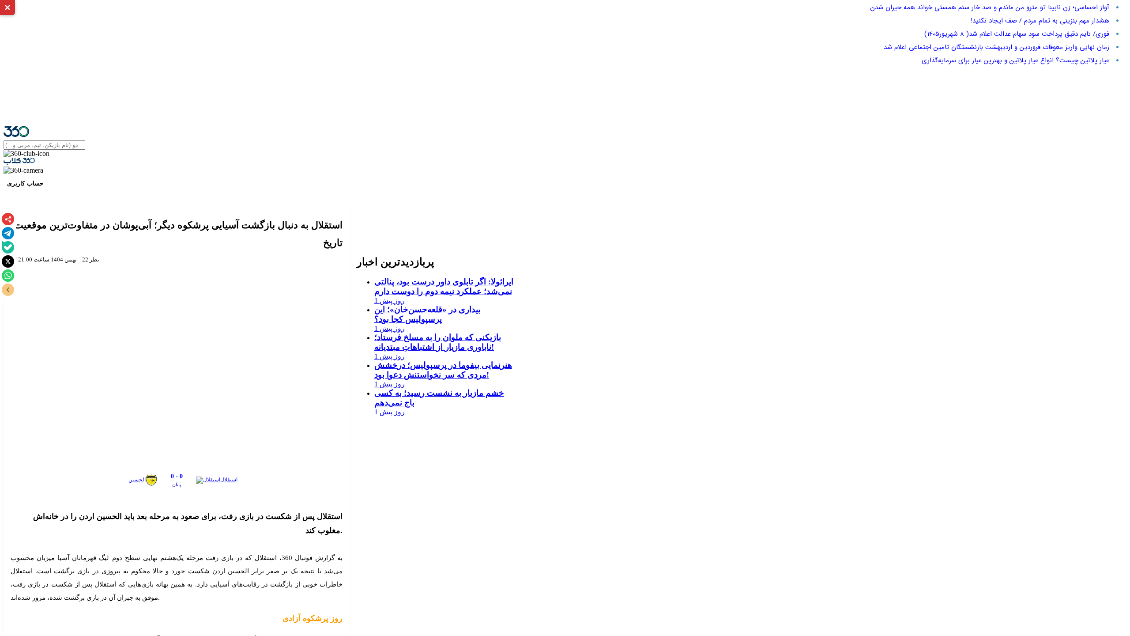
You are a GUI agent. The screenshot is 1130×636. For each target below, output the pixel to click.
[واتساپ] (8, 276)
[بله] (8, 247)
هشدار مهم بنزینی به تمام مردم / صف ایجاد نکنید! (1040, 20)
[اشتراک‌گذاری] (8, 219)
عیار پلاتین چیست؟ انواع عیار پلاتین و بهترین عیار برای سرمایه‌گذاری (1015, 60)
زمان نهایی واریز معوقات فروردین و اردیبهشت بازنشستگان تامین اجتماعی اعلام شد (996, 47)
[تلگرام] (8, 233)
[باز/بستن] (8, 290)
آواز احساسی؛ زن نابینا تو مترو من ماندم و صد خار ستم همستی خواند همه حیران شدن (989, 7)
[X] (8, 261)
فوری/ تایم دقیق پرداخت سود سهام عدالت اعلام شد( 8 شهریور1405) (1016, 34)
